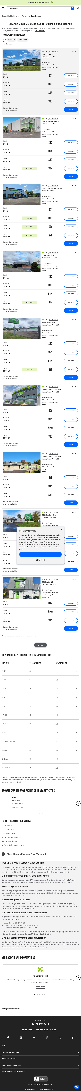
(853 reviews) (53, 387)
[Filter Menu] (4, 40)
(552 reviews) (53, 119)
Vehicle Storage (23, 39)
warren (24, 16)
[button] (40, 854)
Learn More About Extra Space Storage (39, 1030)
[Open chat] (76, 1087)
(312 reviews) (53, 186)
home (4, 16)
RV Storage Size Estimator (40, 934)
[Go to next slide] (78, 803)
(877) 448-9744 (40, 1023)
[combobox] (41, 8)
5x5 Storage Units (8, 825)
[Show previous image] (5, 60)
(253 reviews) (53, 51)
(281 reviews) (53, 320)
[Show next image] (38, 60)
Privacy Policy (30, 1089)
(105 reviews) (53, 579)
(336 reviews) (53, 512)
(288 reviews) (53, 253)
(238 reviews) (53, 454)
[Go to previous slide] (2, 803)
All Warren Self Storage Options (13, 845)
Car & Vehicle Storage (9, 841)
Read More (40, 987)
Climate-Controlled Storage (11, 837)
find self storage (13, 16)
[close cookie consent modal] (61, 529)
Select (71, 75)
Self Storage (11, 39)
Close (40, 554)
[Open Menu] (3, 8)
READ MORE (40, 31)
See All (45, 70)
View (71, 109)
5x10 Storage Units (8, 829)
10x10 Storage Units (9, 833)
